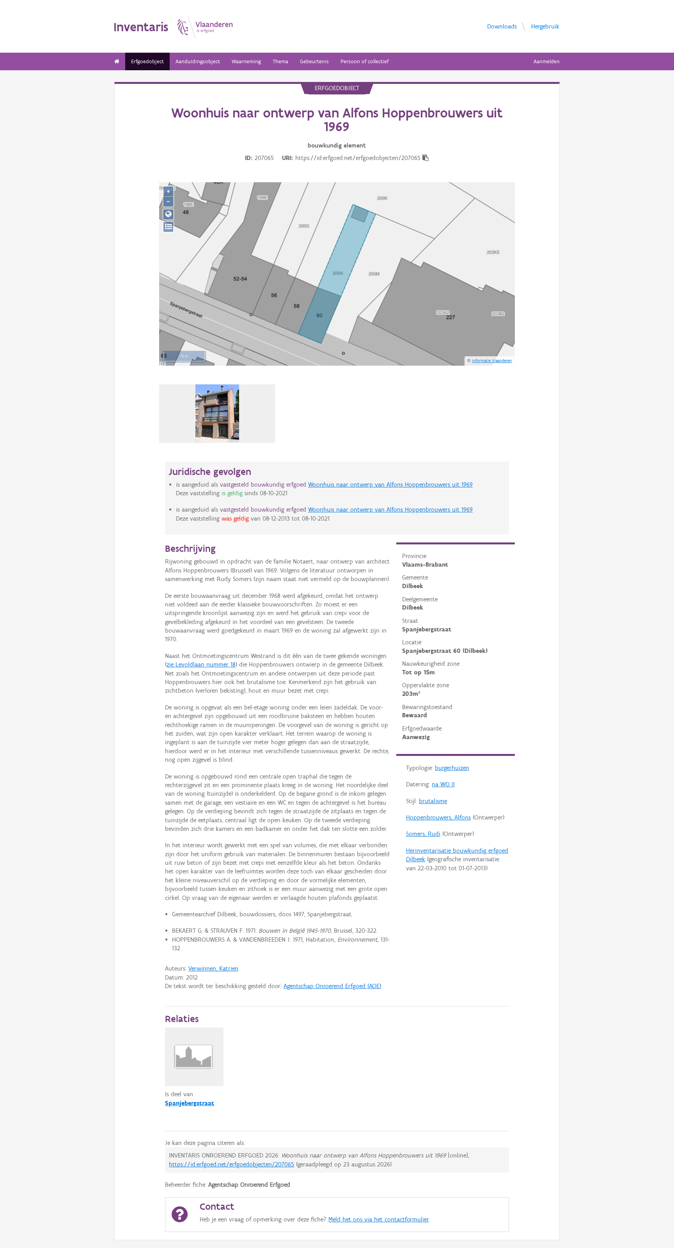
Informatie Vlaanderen (492, 360)
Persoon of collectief (364, 61)
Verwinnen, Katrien (213, 968)
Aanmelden (547, 61)
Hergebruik (545, 26)
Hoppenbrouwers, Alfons (438, 817)
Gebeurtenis (314, 61)
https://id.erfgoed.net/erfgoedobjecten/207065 (231, 1164)
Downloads (502, 26)
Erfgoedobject (147, 61)
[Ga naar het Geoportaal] (168, 214)
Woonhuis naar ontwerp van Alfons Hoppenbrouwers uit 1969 (390, 484)
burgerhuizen (452, 768)
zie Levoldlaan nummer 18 (201, 664)
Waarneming (246, 61)
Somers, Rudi (423, 833)
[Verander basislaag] (168, 227)
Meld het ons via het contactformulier (378, 1219)
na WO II (443, 784)
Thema (280, 61)
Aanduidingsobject (198, 61)
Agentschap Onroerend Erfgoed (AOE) (332, 986)
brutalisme (433, 801)
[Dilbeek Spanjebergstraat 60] (217, 413)
